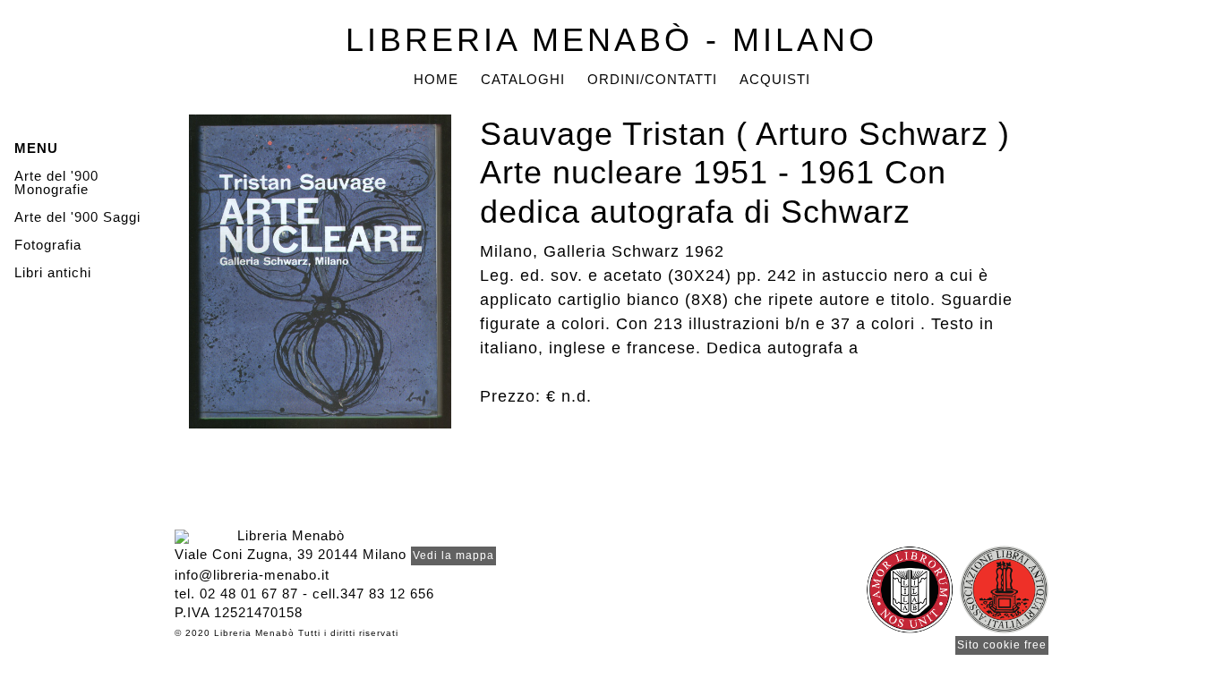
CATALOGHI (523, 79)
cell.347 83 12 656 (373, 593)
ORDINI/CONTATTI (652, 79)
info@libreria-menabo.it (252, 574)
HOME (436, 79)
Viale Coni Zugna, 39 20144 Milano (290, 554)
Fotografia (47, 244)
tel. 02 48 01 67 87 (236, 593)
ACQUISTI (775, 79)
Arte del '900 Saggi (77, 217)
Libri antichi (52, 272)
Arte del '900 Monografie (56, 182)
